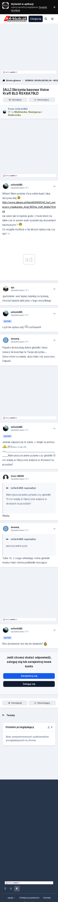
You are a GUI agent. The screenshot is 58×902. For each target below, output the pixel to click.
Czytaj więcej (7, 7)
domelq (15, 338)
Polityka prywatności (29, 898)
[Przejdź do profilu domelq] (6, 340)
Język (10, 898)
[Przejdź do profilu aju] (6, 289)
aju (12, 287)
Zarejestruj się (29, 675)
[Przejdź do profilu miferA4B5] (4, 112)
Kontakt (47, 898)
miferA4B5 (17, 184)
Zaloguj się (29, 684)
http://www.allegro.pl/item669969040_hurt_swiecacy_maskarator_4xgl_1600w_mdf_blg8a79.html (29, 207)
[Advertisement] (29, 48)
